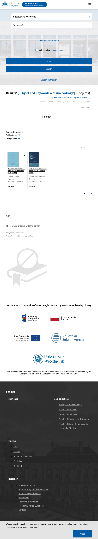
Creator (17, 451)
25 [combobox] (19, 135)
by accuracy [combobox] (18, 132)
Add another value (50, 40)
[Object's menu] (24, 155)
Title (15, 446)
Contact (22, 510)
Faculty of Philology (68, 414)
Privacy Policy (34, 527)
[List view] (19, 138)
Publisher (18, 461)
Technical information (28, 502)
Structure (11, 187)
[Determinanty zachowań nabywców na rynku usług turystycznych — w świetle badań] (36, 159)
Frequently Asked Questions (31, 506)
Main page (13, 399)
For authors (24, 497)
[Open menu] (89, 4)
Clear (49, 61)
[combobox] (51, 25)
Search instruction (49, 80)
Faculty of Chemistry (68, 409)
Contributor (19, 466)
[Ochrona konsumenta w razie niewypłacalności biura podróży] (15, 159)
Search (49, 69)
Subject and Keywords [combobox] (24, 16)
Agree (82, 534)
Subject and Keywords (24, 456)
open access (58, 50)
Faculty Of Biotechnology (70, 404)
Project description (27, 485)
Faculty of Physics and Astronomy (74, 419)
